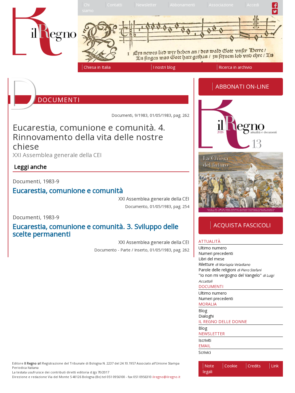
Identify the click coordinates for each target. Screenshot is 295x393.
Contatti (114, 4)
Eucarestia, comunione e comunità (68, 190)
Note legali (208, 368)
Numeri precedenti (215, 253)
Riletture (224, 264)
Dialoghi (206, 316)
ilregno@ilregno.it (166, 377)
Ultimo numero (212, 248)
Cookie (230, 366)
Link (275, 366)
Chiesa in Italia (97, 67)
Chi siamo (88, 7)
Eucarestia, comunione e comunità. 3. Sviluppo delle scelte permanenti (95, 230)
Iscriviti (204, 340)
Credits (254, 366)
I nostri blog (164, 67)
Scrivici (204, 352)
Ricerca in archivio (235, 67)
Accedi (253, 4)
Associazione (221, 4)
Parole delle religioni (229, 269)
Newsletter (146, 4)
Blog (202, 310)
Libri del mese (211, 259)
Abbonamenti (182, 4)
